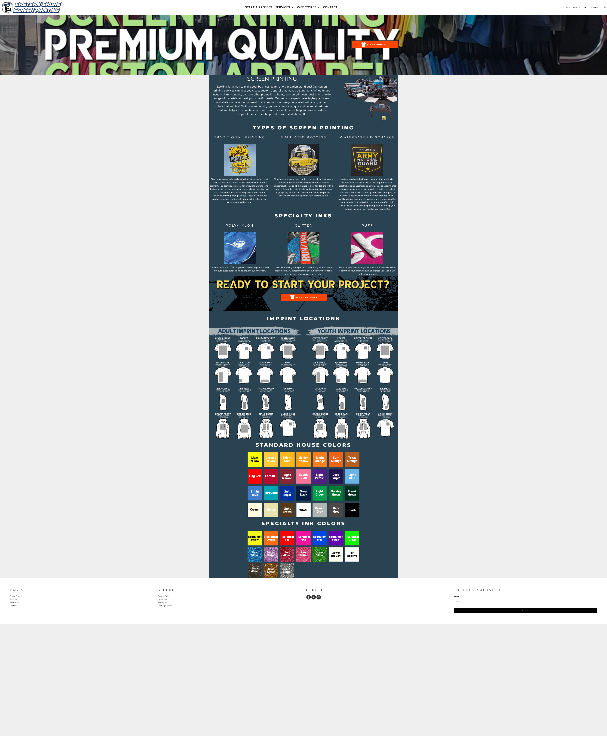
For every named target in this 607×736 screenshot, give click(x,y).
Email (456, 596)
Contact (13, 605)
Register (576, 7)
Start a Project (16, 596)
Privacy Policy (164, 602)
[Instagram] (318, 597)
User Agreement (165, 605)
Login (567, 7)
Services (13, 599)
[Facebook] (308, 597)
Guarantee (162, 599)
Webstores (14, 602)
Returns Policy (164, 596)
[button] (284, 7)
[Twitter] (313, 597)
